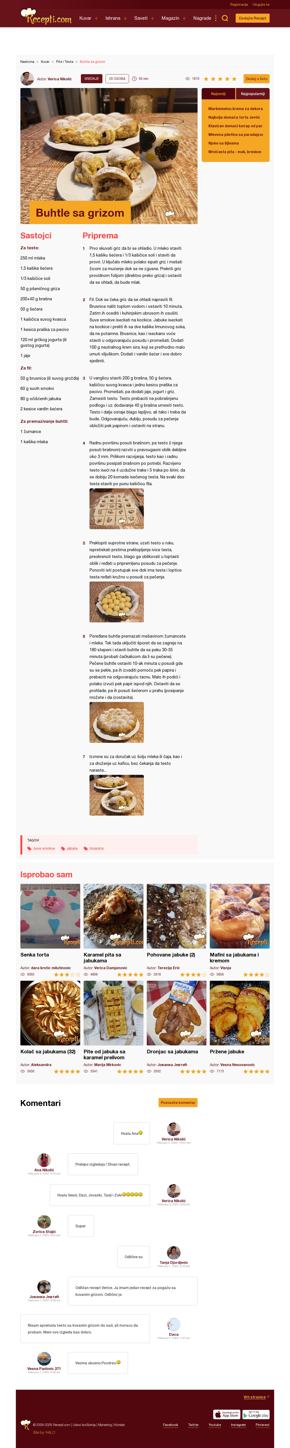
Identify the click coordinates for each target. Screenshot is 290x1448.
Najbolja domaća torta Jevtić (234, 117)
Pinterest (263, 1425)
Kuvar (85, 18)
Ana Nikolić (44, 1170)
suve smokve (44, 848)
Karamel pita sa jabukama (113, 930)
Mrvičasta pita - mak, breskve (234, 151)
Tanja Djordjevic (174, 1262)
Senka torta (50, 930)
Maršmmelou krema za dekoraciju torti (235, 108)
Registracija (239, 4)
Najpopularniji (253, 93)
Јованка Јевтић (44, 1296)
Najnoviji (218, 93)
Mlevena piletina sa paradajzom (235, 134)
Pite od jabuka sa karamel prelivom (113, 1027)
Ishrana (112, 18)
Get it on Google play (256, 1414)
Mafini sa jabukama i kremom (240, 930)
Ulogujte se (261, 4)
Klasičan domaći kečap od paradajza (235, 126)
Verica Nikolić (60, 79)
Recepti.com (46, 16)
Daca (174, 1334)
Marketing (105, 1425)
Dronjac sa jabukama (177, 1027)
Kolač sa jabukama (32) (50, 1027)
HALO (50, 1432)
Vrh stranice (255, 1397)
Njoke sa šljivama (223, 143)
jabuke (72, 848)
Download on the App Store (226, 1414)
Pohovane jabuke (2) (177, 930)
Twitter (193, 1425)
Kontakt (119, 1425)
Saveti (140, 18)
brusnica (97, 848)
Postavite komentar (178, 1102)
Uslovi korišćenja (84, 1425)
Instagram (238, 1425)
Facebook (170, 1425)
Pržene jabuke (240, 1027)
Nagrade (202, 18)
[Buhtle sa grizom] (137, 508)
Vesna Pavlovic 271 (44, 1368)
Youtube (215, 1425)
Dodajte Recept (252, 18)
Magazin (170, 18)
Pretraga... (225, 18)
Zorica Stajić (44, 1231)
